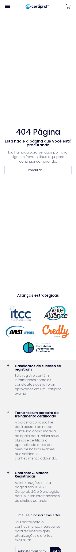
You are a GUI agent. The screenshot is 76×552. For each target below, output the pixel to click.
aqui (52, 156)
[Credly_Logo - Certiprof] (56, 331)
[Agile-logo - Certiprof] (56, 313)
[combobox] (38, 170)
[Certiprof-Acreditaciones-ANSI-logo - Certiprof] (20, 331)
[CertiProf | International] (37, 6)
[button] (68, 6)
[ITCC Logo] (20, 313)
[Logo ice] (38, 348)
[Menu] (7, 6)
